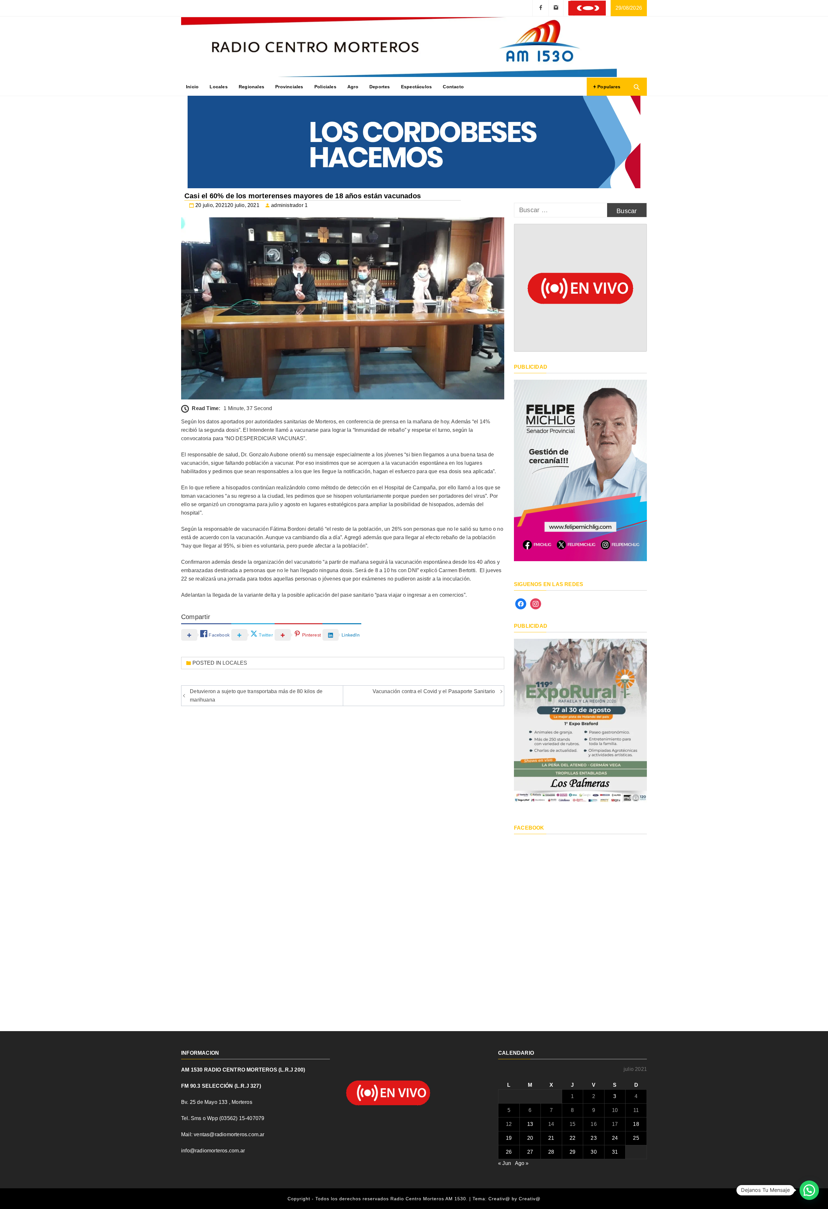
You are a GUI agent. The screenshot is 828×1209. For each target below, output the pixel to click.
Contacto (453, 86)
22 (572, 1138)
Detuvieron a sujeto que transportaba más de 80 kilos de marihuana (256, 696)
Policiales (325, 86)
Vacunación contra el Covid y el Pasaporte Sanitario (434, 691)
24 (615, 1138)
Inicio (192, 86)
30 (593, 1152)
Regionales (251, 86)
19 (509, 1138)
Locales (218, 86)
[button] (809, 1190)
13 (530, 1124)
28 (551, 1152)
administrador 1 (289, 205)
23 (593, 1138)
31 (615, 1152)
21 (551, 1138)
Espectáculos (416, 86)
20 (530, 1138)
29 (572, 1152)
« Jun (504, 1163)
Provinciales (289, 86)
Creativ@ (529, 1198)
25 (636, 1138)
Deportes (379, 86)
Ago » (522, 1163)
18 (636, 1124)
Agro (352, 86)
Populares (608, 86)
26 (509, 1152)
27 (530, 1152)
